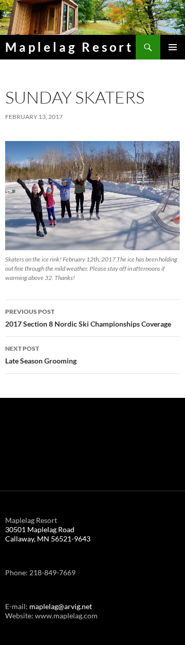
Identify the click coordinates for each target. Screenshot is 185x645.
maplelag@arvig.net (60, 606)
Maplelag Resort (69, 46)
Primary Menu (172, 47)
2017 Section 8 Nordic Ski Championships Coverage (88, 318)
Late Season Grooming (41, 355)
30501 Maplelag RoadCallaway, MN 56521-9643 (47, 534)
